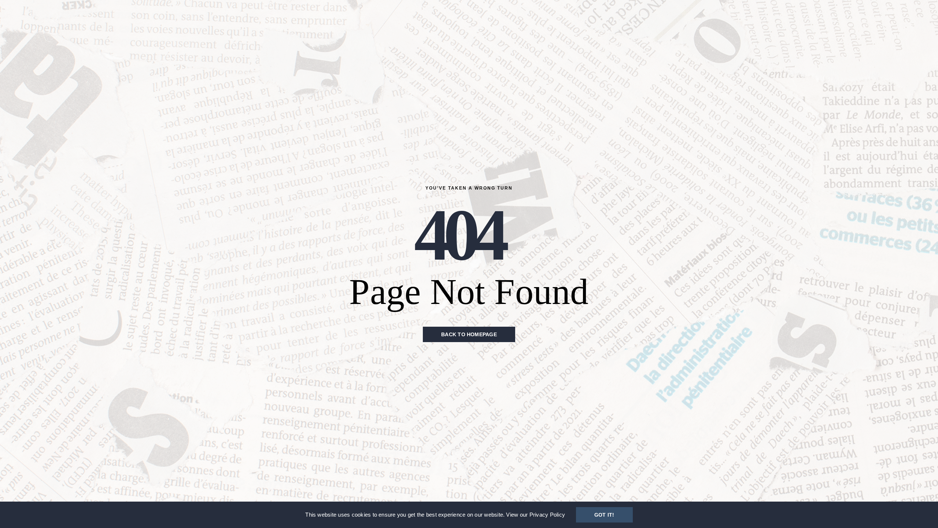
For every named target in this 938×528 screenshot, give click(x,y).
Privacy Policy (547, 514)
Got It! (604, 515)
